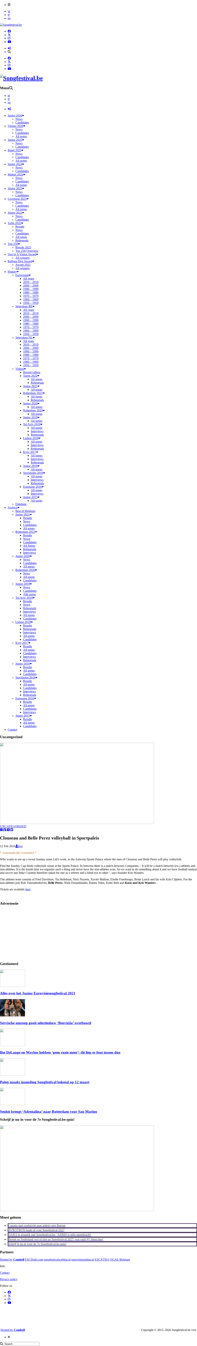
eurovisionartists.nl (82, 1259)
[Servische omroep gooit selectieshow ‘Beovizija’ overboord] (12, 1015)
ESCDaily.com (34, 1259)
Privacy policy (9, 1279)
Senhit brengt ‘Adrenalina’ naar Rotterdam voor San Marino (48, 1112)
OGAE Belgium (120, 1259)
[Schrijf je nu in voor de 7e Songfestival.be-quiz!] (77, 1210)
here (28, 889)
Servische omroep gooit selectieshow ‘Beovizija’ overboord (45, 1023)
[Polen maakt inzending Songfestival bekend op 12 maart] (12, 1074)
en (9, 18)
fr (9, 14)
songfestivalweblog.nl (57, 1259)
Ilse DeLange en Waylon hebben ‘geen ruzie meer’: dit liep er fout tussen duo (60, 1052)
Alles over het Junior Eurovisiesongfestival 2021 (37, 993)
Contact (4, 1272)
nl (9, 11)
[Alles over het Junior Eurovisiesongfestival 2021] (12, 986)
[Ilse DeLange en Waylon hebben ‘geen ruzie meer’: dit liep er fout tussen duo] (12, 1045)
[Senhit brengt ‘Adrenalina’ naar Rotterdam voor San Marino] (12, 1104)
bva (20, 846)
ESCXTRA (102, 1259)
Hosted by (12, 1259)
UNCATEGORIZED (13, 826)
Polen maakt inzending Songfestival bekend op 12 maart (44, 1082)
